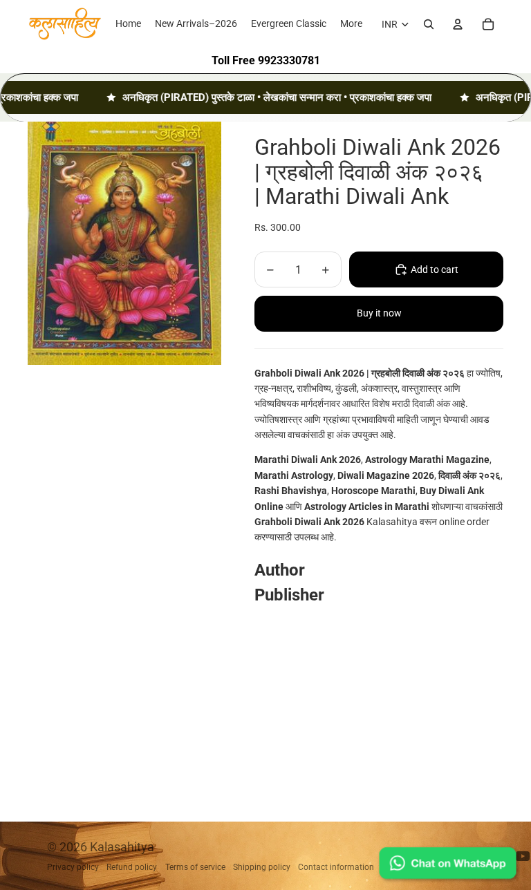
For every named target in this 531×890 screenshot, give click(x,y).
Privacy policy (73, 867)
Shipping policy (261, 867)
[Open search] (428, 24)
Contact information (336, 867)
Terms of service (195, 867)
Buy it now (379, 313)
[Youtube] (522, 856)
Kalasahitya (122, 847)
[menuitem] (351, 24)
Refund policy (131, 867)
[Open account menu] (457, 24)
